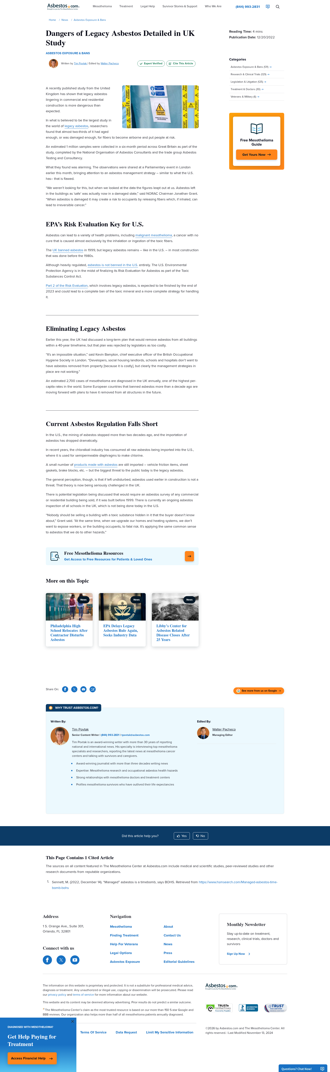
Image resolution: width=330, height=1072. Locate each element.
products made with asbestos (95, 464)
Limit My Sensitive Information (169, 1032)
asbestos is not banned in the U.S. (113, 264)
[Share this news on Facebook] (65, 689)
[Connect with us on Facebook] (47, 960)
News (168, 944)
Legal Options (121, 952)
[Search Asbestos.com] (278, 7)
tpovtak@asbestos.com (135, 735)
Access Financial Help (28, 1058)
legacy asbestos (76, 126)
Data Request (126, 1032)
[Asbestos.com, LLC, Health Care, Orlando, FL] (248, 1007)
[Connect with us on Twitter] (61, 960)
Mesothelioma (121, 926)
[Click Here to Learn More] (189, 556)
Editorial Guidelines (179, 961)
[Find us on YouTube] (75, 960)
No (203, 835)
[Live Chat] (268, 7)
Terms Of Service (93, 1032)
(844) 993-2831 (110, 735)
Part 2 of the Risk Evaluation (67, 285)
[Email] (83, 689)
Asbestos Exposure (125, 961)
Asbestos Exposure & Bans (68, 53)
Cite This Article (183, 63)
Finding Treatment (124, 935)
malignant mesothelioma (153, 235)
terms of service (83, 994)
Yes (184, 835)
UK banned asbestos (68, 250)
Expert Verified (153, 63)
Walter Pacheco (110, 63)
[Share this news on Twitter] (74, 689)
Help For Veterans (124, 944)
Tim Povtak (80, 63)
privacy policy (57, 994)
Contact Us (172, 935)
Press (168, 952)
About (168, 926)
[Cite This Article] (93, 689)
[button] (102, 6)
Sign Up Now (236, 954)
